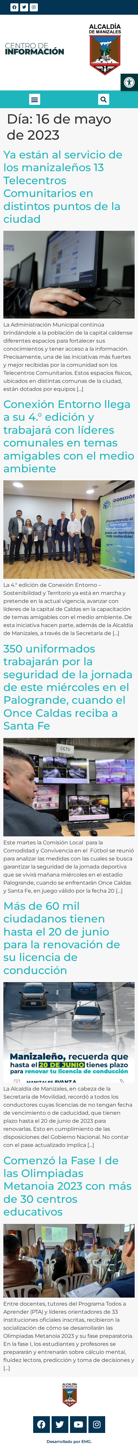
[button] (34, 99)
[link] (129, 82)
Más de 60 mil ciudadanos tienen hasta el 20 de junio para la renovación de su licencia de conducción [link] (61, 938)
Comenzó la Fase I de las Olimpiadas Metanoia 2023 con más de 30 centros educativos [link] (67, 1186)
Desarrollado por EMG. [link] (69, 1441)
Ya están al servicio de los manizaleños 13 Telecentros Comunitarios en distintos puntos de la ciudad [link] (63, 186)
